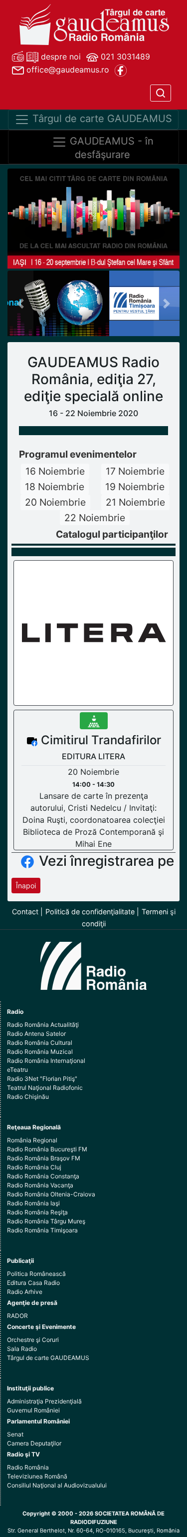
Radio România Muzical (40, 1051)
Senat (15, 1434)
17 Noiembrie (135, 471)
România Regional (32, 1140)
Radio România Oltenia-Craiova (51, 1194)
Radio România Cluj (34, 1167)
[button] (20, 303)
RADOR (17, 1315)
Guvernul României (33, 1410)
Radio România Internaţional (46, 1060)
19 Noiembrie (135, 487)
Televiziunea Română (37, 1476)
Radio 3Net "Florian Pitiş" (42, 1078)
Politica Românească (36, 1273)
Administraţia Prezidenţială (44, 1401)
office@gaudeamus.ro (66, 70)
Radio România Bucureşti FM (47, 1149)
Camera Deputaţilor (34, 1443)
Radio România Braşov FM (43, 1158)
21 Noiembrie (135, 502)
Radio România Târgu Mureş (46, 1221)
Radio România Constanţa (43, 1176)
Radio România (28, 1467)
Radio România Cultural (39, 1042)
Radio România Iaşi (33, 1203)
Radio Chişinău (28, 1096)
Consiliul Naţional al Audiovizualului (57, 1485)
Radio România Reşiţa (37, 1212)
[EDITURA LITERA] (94, 632)
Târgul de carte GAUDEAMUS (100, 119)
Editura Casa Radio (33, 1282)
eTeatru (17, 1069)
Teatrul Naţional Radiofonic (45, 1087)
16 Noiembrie (55, 471)
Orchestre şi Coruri (33, 1339)
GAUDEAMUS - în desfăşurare (110, 148)
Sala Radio (22, 1348)
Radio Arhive (24, 1291)
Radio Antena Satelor (36, 1033)
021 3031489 (124, 57)
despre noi (59, 57)
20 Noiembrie (55, 502)
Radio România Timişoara (42, 1230)
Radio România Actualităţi (43, 1024)
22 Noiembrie (94, 518)
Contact (25, 911)
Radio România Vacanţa (40, 1185)
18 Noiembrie (54, 487)
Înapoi (26, 885)
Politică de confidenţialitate (90, 911)
